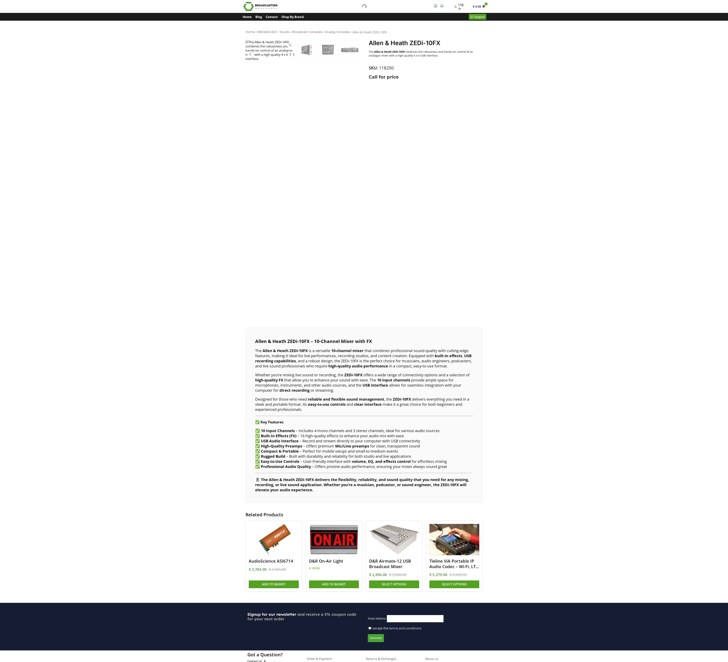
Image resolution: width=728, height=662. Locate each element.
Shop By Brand (293, 17)
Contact (272, 17)
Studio (285, 32)
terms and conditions (405, 628)
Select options (394, 584)
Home (247, 17)
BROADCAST (267, 32)
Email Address (377, 618)
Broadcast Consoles (307, 32)
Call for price (384, 77)
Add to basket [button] (274, 584)
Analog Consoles (337, 32)
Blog (258, 17)
